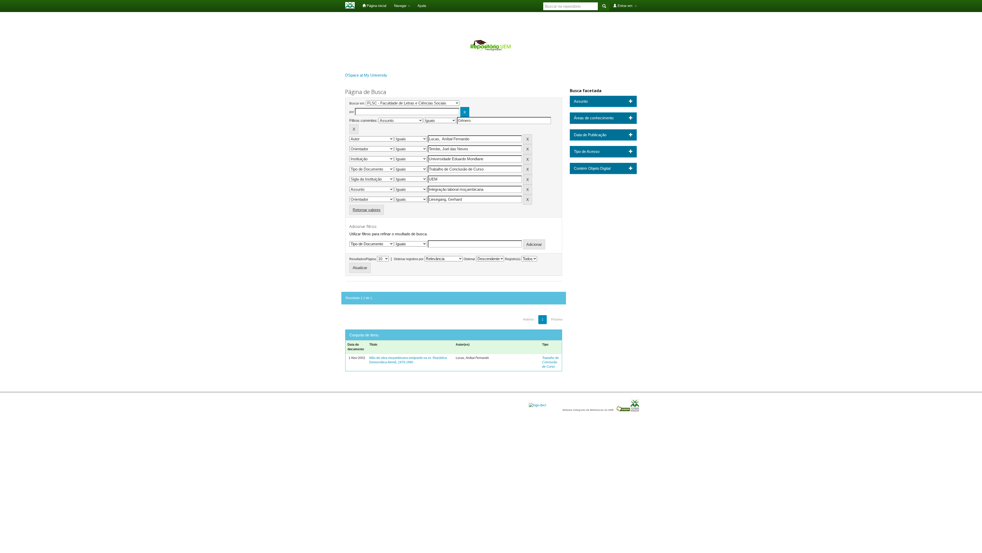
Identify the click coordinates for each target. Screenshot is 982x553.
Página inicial (376, 6)
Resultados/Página (362, 259)
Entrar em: (625, 6)
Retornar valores (367, 210)
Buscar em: (357, 103)
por (351, 112)
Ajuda (422, 6)
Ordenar (469, 259)
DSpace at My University (366, 75)
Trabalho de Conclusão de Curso (550, 362)
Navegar (400, 6)
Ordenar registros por (408, 259)
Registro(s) (512, 259)
